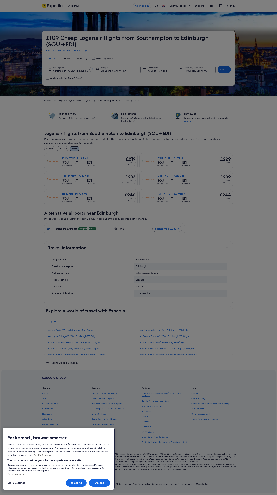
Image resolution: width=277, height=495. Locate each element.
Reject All (76, 482)
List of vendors (15, 474)
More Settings (16, 482)
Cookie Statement (44, 455)
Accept (99, 482)
